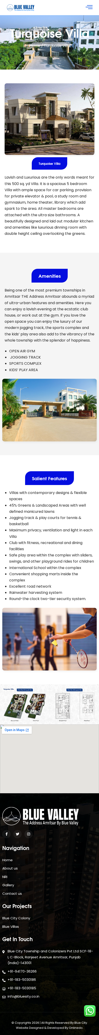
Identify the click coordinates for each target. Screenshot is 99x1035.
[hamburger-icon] (89, 7)
